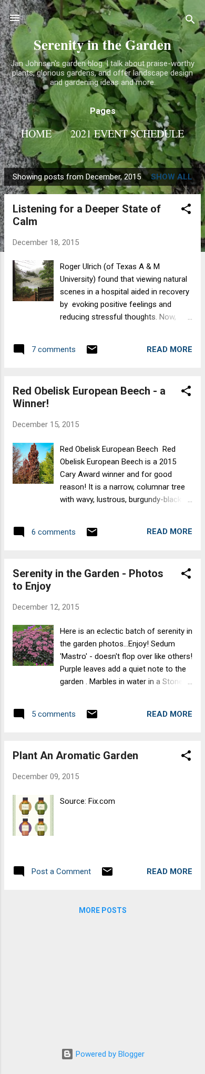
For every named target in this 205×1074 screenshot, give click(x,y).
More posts (103, 910)
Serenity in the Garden (102, 44)
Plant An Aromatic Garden (75, 755)
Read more (169, 349)
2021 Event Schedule (127, 133)
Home (36, 133)
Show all (171, 177)
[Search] (190, 21)
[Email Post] (92, 353)
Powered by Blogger (109, 1054)
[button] (186, 211)
